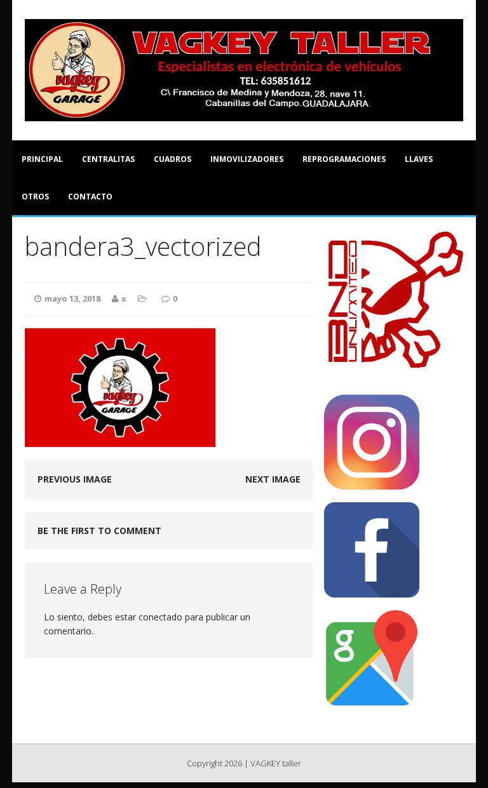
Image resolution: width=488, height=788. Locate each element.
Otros (35, 196)
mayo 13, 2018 (72, 298)
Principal (42, 159)
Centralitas (108, 159)
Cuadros (172, 159)
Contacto (90, 196)
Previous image (74, 479)
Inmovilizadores (246, 159)
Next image (273, 479)
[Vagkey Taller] (244, 70)
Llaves (419, 159)
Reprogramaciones (344, 159)
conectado (160, 617)
